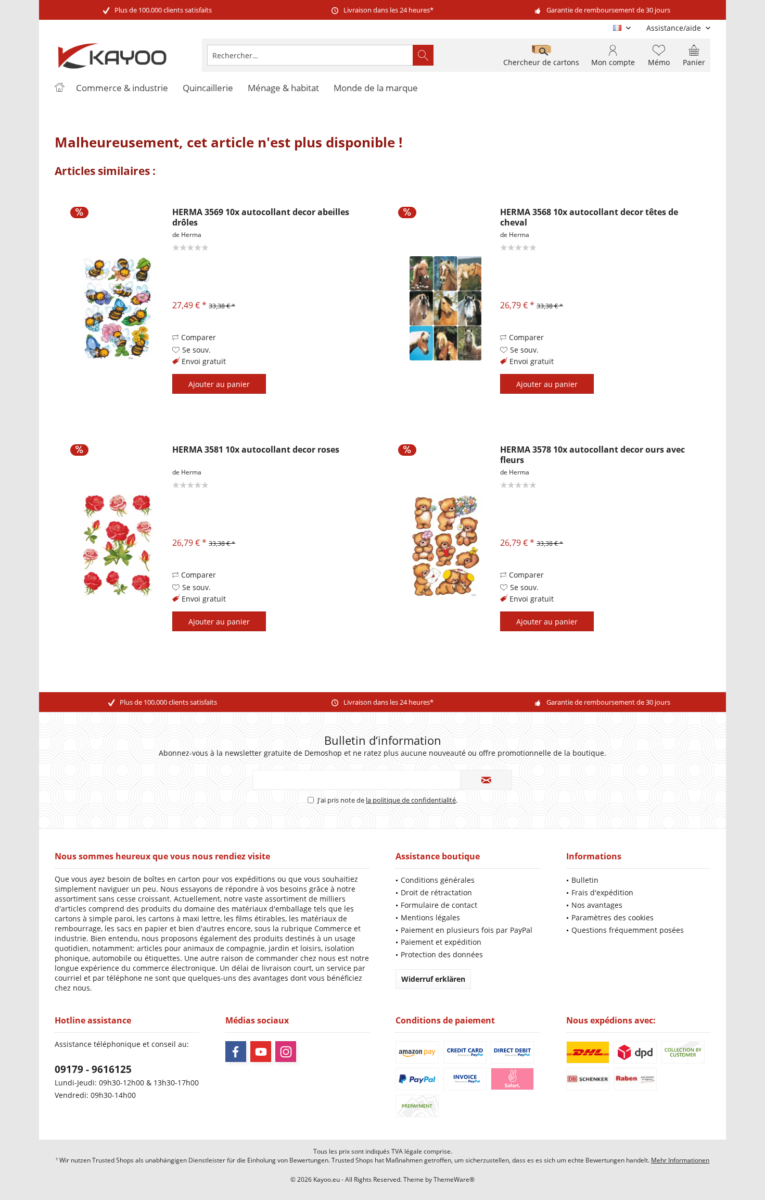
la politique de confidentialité (411, 800)
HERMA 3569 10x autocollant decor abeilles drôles (260, 217)
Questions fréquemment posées (627, 930)
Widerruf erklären (433, 979)
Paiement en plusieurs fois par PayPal (466, 930)
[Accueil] (59, 88)
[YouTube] (260, 1051)
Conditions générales (438, 880)
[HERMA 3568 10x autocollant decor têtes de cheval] (445, 308)
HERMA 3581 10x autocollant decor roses (255, 449)
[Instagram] (285, 1051)
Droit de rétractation (436, 892)
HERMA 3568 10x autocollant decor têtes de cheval (589, 217)
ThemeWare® (454, 1179)
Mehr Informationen (680, 1160)
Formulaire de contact (439, 905)
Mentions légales (430, 917)
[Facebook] (235, 1051)
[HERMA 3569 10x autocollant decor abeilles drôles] (117, 308)
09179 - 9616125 (93, 1069)
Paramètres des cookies (612, 917)
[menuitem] (674, 27)
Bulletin (584, 880)
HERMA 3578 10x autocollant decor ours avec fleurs (592, 454)
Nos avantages (596, 905)
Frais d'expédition (602, 892)
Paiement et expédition (441, 942)
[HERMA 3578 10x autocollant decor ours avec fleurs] (445, 545)
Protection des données (442, 954)
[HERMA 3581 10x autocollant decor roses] (117, 545)
